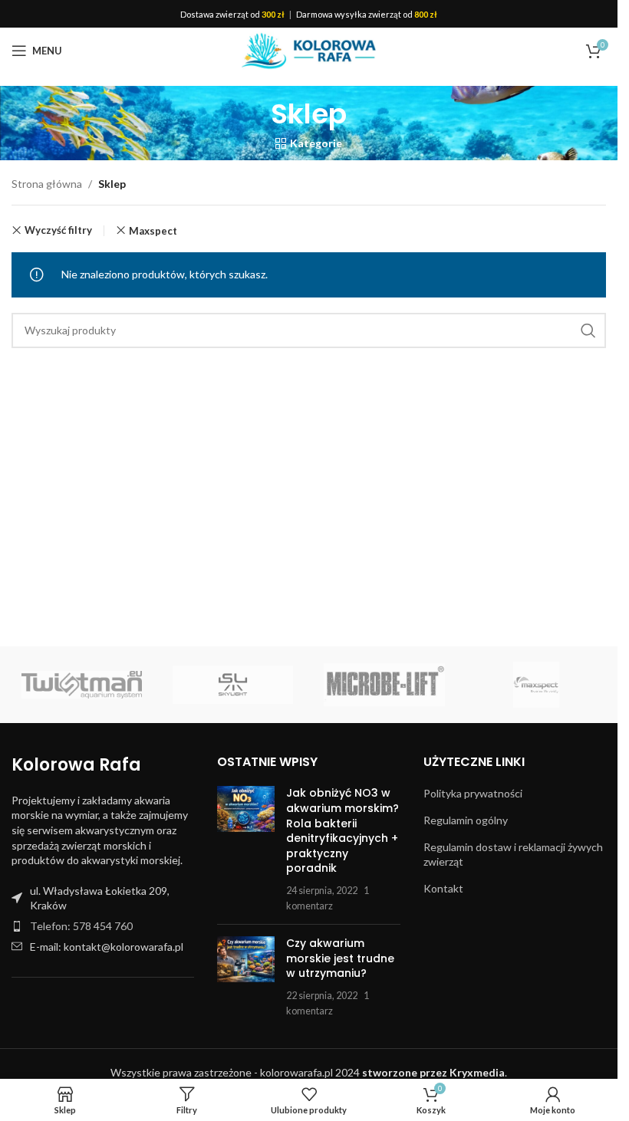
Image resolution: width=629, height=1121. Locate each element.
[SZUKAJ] (588, 330)
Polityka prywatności (472, 793)
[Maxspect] (535, 684)
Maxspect (153, 231)
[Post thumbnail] (246, 849)
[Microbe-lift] (383, 684)
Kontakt (443, 888)
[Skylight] (232, 684)
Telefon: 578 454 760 (81, 925)
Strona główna (47, 183)
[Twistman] (81, 684)
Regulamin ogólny (465, 820)
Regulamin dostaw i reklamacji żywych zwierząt (513, 854)
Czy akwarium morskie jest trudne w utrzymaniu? (340, 958)
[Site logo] (309, 49)
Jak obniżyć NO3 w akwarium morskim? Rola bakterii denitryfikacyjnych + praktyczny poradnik (342, 830)
